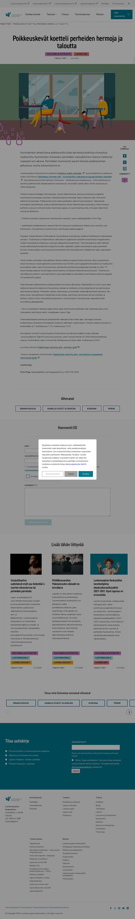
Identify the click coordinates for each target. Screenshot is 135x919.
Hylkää (71, 474)
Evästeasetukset (53, 474)
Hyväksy (85, 474)
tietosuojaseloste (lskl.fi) (76, 464)
